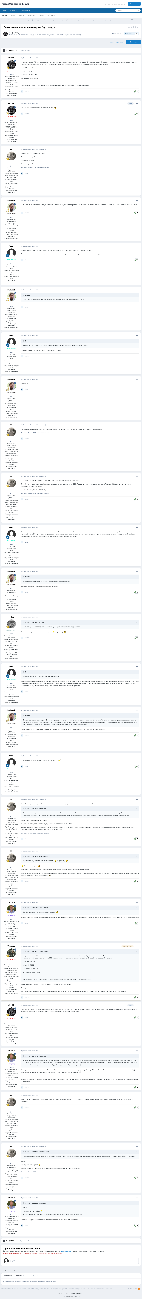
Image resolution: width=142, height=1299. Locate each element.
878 (12, 217)
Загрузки (22, 15)
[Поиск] (138, 10)
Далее (11, 50)
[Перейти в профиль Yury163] (11, 909)
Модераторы (51, 15)
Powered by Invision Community (71, 1296)
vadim (11, 617)
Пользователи (25, 10)
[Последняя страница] (16, 50)
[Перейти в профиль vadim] (11, 623)
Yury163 (11, 902)
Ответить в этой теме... (22, 1261)
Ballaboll (11, 200)
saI (11, 149)
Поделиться (117, 33)
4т (12, 166)
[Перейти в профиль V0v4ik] (5, 34)
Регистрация (134, 4)
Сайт (5, 10)
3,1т (12, 919)
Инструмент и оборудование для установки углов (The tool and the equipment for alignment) (50, 35)
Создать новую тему (115, 42)
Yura (11, 246)
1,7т (12, 74)
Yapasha (11, 946)
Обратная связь (76, 1294)
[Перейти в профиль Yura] (11, 252)
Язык (60, 1294)
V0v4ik (16, 33)
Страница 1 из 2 (24, 50)
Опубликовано (29, 58)
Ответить (133, 42)
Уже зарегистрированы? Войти (115, 4)
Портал (13, 15)
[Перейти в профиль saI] (11, 156)
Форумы (4, 15)
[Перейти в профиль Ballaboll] (11, 207)
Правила (41, 15)
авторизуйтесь (66, 1251)
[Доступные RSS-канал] (139, 1289)
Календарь (31, 15)
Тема (67, 1294)
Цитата (27, 91)
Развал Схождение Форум (15, 4)
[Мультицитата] (22, 91)
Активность (13, 10)
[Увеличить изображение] (55, 108)
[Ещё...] (137, 58)
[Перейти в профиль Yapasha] (11, 952)
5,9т (12, 963)
